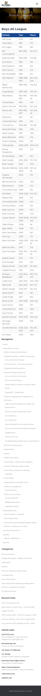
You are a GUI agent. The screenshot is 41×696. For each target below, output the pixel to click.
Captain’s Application (12, 538)
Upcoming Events (11, 518)
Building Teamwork (12, 502)
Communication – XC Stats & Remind (18, 364)
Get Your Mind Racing (13, 380)
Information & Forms (11, 348)
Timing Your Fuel (11, 437)
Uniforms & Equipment (12, 487)
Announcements (8, 554)
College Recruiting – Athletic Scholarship (19, 356)
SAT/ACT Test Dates (11, 458)
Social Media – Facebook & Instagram (18, 462)
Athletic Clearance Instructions (15, 352)
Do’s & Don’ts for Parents (14, 360)
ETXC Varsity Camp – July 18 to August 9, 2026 (19, 615)
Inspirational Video (12, 506)
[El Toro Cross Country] (7, 4)
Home (5, 344)
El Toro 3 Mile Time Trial (10, 603)
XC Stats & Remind (9, 591)
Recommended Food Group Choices (19, 424)
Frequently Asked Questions (14, 368)
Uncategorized (7, 575)
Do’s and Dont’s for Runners (16, 376)
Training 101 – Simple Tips (14, 392)
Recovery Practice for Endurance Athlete (20, 428)
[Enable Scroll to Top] (36, 691)
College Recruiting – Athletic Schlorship (17, 558)
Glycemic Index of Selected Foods (18, 412)
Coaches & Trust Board (11, 530)
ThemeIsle (28, 691)
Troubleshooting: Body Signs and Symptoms (22, 441)
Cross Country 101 (11, 498)
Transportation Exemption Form (16, 482)
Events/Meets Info (10, 510)
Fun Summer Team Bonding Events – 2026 (18, 623)
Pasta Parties (9, 449)
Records (6, 542)
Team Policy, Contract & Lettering (16, 470)
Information (6, 562)
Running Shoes (11, 490)
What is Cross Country (12, 494)
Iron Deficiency (11, 416)
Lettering (8, 474)
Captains (6, 535)
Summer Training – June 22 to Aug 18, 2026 (18, 619)
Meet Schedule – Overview (14, 514)
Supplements (10, 433)
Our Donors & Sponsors (13, 445)
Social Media (8, 478)
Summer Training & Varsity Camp (16, 466)
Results (6, 454)
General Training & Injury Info (14, 372)
